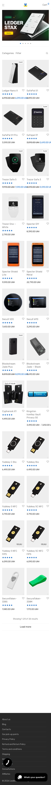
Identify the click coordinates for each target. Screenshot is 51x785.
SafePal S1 (32, 90)
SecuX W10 (32, 319)
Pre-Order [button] (30, 187)
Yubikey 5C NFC (35, 506)
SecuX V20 (8, 319)
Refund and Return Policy (14, 744)
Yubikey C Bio (9, 462)
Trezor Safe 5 (9, 179)
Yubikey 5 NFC (9, 506)
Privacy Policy (8, 739)
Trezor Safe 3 (34, 179)
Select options (32, 425)
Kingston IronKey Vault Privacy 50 (34, 414)
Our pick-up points (10, 734)
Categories (8, 53)
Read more (6, 419)
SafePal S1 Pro (10, 135)
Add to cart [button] (6, 98)
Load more (25, 626)
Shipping (6, 754)
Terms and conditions (12, 749)
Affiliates (6, 774)
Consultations (8, 769)
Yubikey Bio (33, 462)
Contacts (6, 729)
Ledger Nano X (10, 90)
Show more (18, 98)
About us (6, 719)
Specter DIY (33, 224)
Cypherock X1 (9, 411)
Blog (4, 724)
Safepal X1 (32, 135)
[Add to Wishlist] (23, 90)
